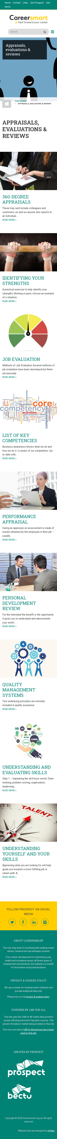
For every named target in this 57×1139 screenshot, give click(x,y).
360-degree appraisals (16, 199)
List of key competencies (19, 438)
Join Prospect (37, 2)
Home (8, 2)
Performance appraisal (19, 519)
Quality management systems (18, 690)
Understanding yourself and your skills (26, 853)
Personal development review (19, 603)
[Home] (28, 19)
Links (25, 2)
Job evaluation (21, 359)
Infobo (51, 1130)
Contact (17, 2)
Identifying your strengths (23, 280)
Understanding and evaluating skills (26, 769)
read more (8, 219)
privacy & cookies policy (37, 996)
